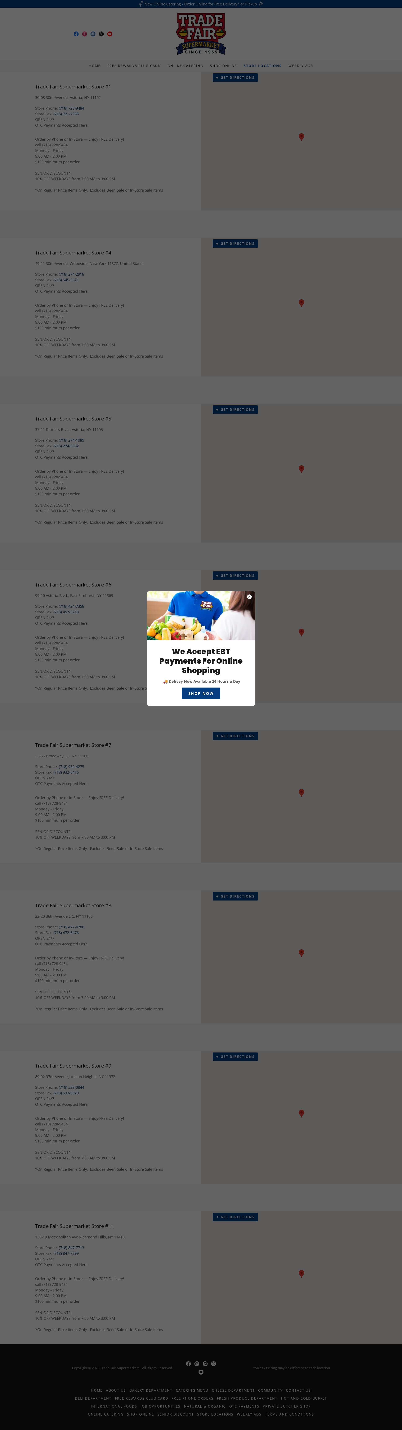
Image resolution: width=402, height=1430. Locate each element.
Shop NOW (201, 693)
